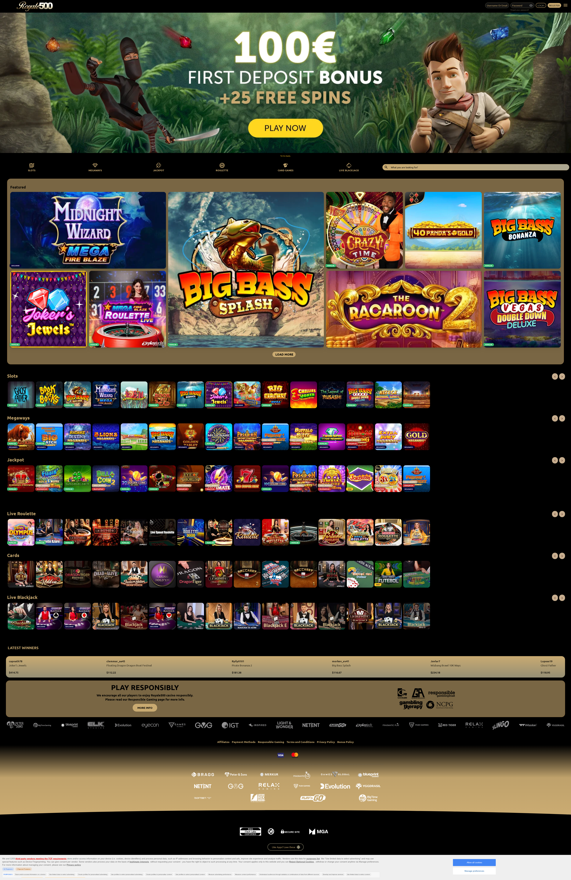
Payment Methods (243, 742)
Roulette (222, 170)
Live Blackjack (349, 170)
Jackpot (158, 170)
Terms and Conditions (300, 742)
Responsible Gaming (271, 742)
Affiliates (223, 742)
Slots (31, 170)
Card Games (285, 170)
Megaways (95, 170)
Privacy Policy (326, 742)
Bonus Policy (345, 742)
